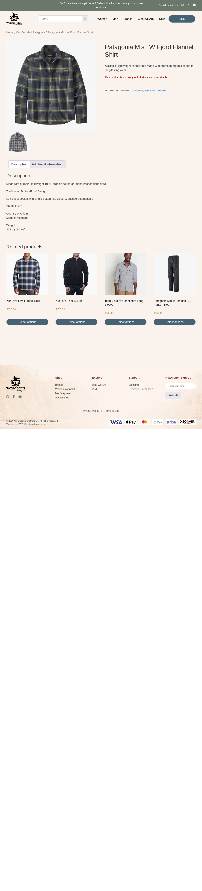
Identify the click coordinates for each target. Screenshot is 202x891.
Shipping (134, 384)
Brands (127, 18)
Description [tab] (19, 164)
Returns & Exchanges (141, 389)
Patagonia (39, 32)
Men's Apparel (63, 393)
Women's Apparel (65, 389)
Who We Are (146, 18)
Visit (182, 18)
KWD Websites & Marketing (31, 424)
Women (102, 18)
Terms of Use (111, 410)
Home (10, 32)
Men (115, 18)
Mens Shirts (149, 91)
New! (162, 18)
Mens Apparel (137, 91)
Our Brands (23, 32)
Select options (27, 322)
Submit (173, 395)
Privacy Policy (91, 410)
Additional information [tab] (47, 164)
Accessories (62, 397)
